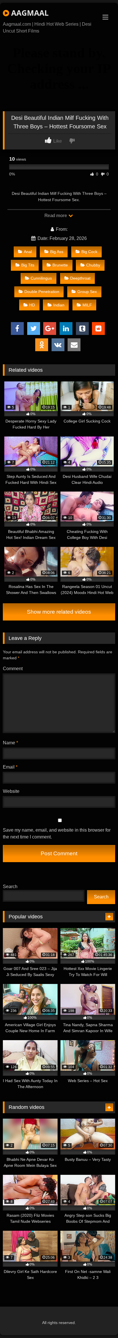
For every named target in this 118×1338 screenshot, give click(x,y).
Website (11, 791)
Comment (13, 668)
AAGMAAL (29, 13)
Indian (58, 305)
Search (10, 886)
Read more (56, 215)
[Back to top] (100, 1321)
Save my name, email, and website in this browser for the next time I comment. (57, 833)
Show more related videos (59, 612)
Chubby (93, 265)
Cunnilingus (41, 278)
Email (10, 767)
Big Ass (56, 251)
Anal (28, 251)
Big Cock (89, 251)
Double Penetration (41, 291)
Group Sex (87, 291)
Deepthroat (80, 278)
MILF (87, 305)
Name (10, 742)
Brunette (60, 265)
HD (32, 305)
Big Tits (27, 265)
